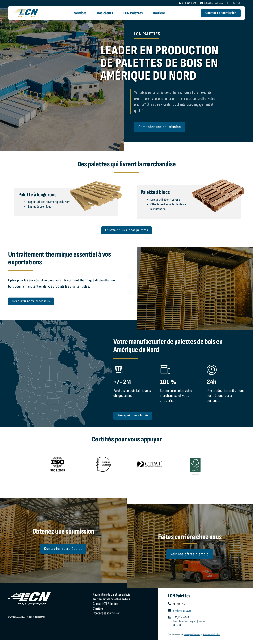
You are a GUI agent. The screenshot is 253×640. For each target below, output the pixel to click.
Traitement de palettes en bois (111, 599)
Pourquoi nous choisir (133, 415)
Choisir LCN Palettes (105, 603)
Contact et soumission (220, 13)
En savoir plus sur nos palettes (126, 230)
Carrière (159, 13)
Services (80, 13)
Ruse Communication (211, 634)
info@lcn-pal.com (213, 3)
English (237, 3)
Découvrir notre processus (31, 301)
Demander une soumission (159, 126)
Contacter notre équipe (63, 548)
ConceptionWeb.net (192, 634)
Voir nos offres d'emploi (189, 554)
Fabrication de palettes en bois (111, 594)
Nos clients (105, 13)
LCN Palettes (133, 13)
